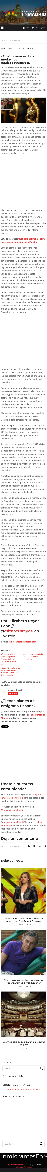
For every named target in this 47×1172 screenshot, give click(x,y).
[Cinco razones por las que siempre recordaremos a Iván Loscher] (23, 952)
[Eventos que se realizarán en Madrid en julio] (23, 1014)
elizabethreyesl (19, 631)
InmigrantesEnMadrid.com (22, 641)
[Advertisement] (23, 181)
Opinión (20, 48)
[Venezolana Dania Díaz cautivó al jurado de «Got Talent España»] (23, 891)
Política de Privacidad (23, 1167)
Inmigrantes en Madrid (12, 798)
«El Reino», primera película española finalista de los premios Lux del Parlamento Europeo (10, 659)
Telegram (36, 794)
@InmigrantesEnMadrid (12, 810)
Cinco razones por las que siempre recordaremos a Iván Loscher (24, 981)
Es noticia (20, 925)
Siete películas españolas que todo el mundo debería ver (34, 656)
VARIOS (29, 48)
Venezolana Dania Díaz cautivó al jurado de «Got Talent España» (24, 920)
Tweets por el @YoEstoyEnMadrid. (23, 1089)
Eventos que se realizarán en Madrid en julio (24, 1043)
